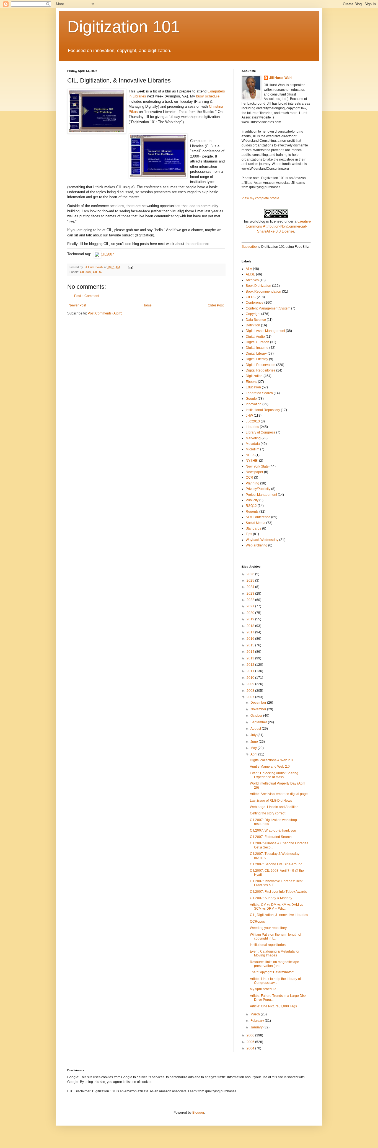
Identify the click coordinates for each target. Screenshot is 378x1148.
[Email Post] (130, 267)
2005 (251, 1042)
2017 (251, 632)
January (256, 1027)
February (257, 1021)
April (254, 754)
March (255, 1014)
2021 (251, 606)
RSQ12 (251, 506)
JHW (249, 415)
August (256, 729)
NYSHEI (252, 461)
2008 (251, 691)
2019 (251, 619)
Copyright (253, 314)
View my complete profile (260, 198)
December (258, 703)
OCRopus (257, 921)
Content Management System (268, 308)
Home (147, 305)
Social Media (255, 523)
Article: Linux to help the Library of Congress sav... (275, 981)
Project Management (261, 495)
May (254, 748)
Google (251, 399)
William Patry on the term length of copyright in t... (275, 936)
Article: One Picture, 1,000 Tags (273, 1006)
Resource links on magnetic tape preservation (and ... (274, 964)
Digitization (254, 376)
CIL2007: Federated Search (271, 837)
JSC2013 (253, 421)
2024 (251, 587)
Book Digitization (258, 286)
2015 (251, 645)
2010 (251, 678)
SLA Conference (258, 517)
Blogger (198, 1113)
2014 (251, 652)
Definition (253, 325)
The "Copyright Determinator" (272, 972)
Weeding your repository (268, 928)
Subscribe (249, 247)
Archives (252, 280)
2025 (251, 580)
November (258, 709)
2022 (251, 600)
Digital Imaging (257, 348)
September (259, 722)
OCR (249, 477)
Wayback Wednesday (262, 540)
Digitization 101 (123, 26)
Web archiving (256, 545)
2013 (251, 658)
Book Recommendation (263, 291)
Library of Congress (260, 432)
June (254, 742)
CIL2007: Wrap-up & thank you (273, 830)
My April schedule (263, 989)
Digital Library (256, 353)
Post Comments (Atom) (105, 313)
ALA (249, 269)
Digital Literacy (257, 359)
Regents (252, 512)
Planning (252, 483)
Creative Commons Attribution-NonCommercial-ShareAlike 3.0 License (278, 226)
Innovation (254, 404)
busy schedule (207, 96)
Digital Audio (255, 337)
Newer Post (77, 305)
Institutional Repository (263, 410)
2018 (251, 626)
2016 (251, 639)
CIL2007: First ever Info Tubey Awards (278, 892)
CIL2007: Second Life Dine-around (276, 864)
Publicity (252, 500)
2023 (251, 593)
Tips (249, 534)
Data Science (256, 320)
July (253, 735)
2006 (251, 1035)
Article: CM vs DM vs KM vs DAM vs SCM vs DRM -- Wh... (276, 906)
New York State (257, 466)
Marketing (253, 438)
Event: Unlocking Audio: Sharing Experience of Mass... (274, 775)
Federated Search (259, 393)
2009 (251, 684)
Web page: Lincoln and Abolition (274, 807)
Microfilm (252, 449)
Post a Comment (86, 296)
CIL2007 (107, 254)
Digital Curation (257, 342)
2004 (251, 1048)
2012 (251, 665)
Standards (253, 528)
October (256, 716)
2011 (251, 671)
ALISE (250, 274)
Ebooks (251, 382)
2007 (251, 697)
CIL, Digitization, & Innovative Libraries (279, 915)
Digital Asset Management (265, 331)
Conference (254, 303)
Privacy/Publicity (258, 489)
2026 (251, 574)
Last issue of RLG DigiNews (271, 801)
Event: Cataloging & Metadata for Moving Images (274, 953)
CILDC (97, 272)
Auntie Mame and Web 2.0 (270, 766)
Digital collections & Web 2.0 (271, 760)
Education (253, 387)
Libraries (252, 427)
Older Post (216, 305)
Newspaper (254, 472)
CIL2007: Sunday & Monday (271, 898)
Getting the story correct (267, 813)
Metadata (253, 444)
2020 (251, 613)
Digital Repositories (260, 370)
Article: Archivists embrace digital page (279, 794)
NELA (250, 455)
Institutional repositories (268, 945)
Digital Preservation (260, 365)
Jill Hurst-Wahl (280, 78)
